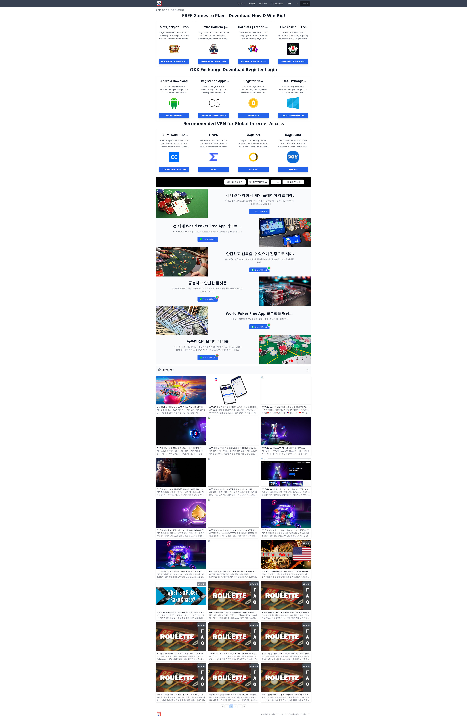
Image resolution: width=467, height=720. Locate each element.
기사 (289, 3)
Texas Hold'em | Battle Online (213, 27)
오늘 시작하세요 (259, 212)
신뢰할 (252, 3)
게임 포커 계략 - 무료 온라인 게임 (171, 10)
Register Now (253, 81)
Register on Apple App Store (213, 81)
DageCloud (293, 135)
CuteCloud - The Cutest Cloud (174, 135)
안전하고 (241, 3)
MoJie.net (253, 135)
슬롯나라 (263, 3)
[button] (227, 706)
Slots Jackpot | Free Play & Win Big (174, 27)
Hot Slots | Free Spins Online (253, 27)
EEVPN (213, 135)
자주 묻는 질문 (276, 3)
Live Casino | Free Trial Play (293, 27)
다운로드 (305, 3)
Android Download (174, 81)
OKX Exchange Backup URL (293, 81)
